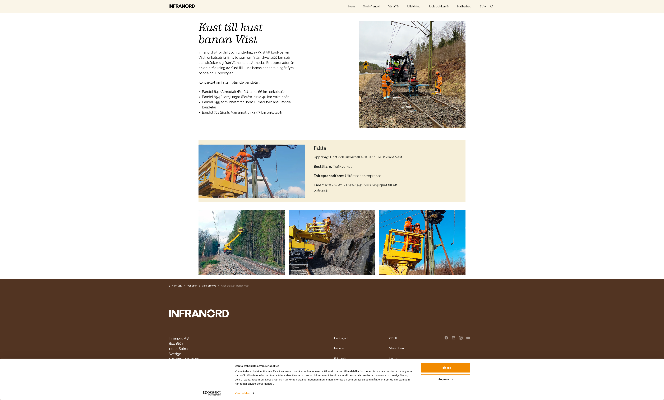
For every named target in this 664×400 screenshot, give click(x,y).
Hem (351, 6)
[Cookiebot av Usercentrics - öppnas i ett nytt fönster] (212, 393)
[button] (242, 242)
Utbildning (413, 6)
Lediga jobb (341, 338)
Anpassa (443, 379)
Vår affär (393, 6)
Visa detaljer (242, 393)
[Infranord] (182, 6)
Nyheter (339, 348)
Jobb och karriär (439, 6)
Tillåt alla (445, 367)
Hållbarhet (464, 6)
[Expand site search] (492, 6)
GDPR (393, 338)
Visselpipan (396, 348)
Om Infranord (371, 6)
